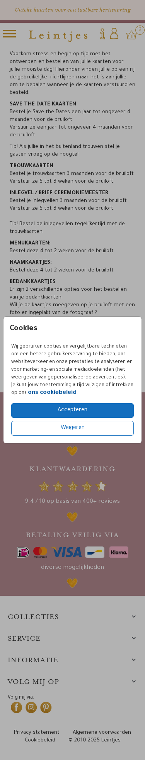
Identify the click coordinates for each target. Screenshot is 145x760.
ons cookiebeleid (52, 393)
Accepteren (72, 410)
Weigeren (73, 428)
